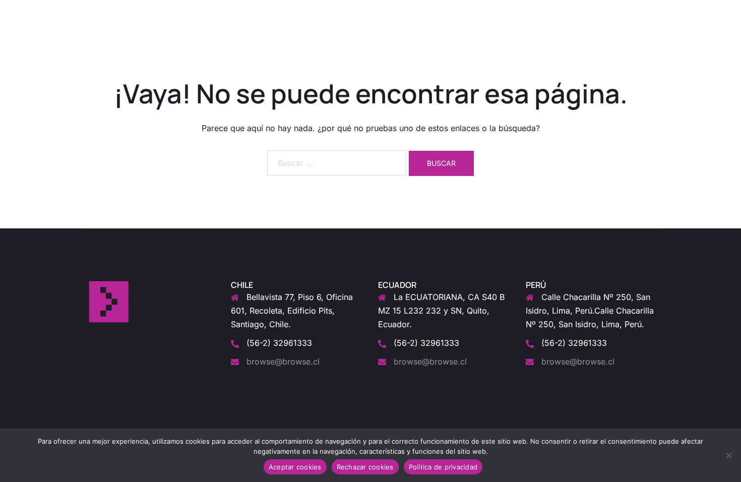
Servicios (518, 15)
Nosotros (427, 15)
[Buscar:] (336, 162)
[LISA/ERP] (104, 15)
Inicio (389, 15)
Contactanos (607, 15)
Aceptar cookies (295, 467)
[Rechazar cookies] (728, 455)
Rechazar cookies (365, 467)
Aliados (559, 15)
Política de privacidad (443, 467)
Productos (472, 15)
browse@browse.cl (283, 361)
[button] (654, 16)
